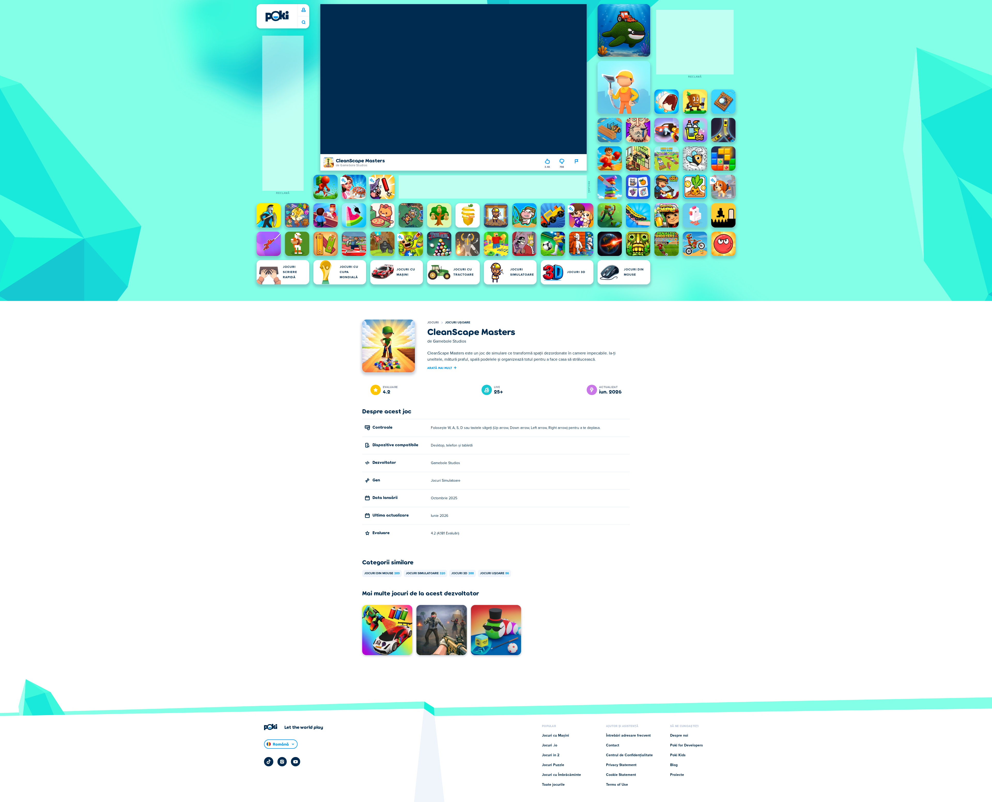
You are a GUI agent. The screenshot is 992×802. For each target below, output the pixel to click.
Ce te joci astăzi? (303, 22)
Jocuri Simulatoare (425, 573)
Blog (674, 765)
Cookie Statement (621, 775)
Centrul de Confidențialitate (629, 755)
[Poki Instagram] (282, 761)
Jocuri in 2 (550, 755)
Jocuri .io (549, 745)
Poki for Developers (686, 745)
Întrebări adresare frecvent (628, 735)
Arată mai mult (439, 367)
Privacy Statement (621, 765)
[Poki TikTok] (268, 761)
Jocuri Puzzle (553, 765)
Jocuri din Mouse (382, 573)
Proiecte (677, 775)
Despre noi (679, 735)
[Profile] (303, 10)
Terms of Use (617, 784)
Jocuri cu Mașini (555, 735)
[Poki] (277, 16)
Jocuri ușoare (457, 322)
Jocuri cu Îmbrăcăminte (561, 775)
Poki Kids (678, 755)
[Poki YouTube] (295, 761)
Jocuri (433, 322)
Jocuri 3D (462, 573)
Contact (612, 745)
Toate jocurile (553, 784)
